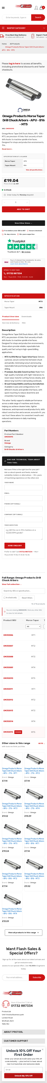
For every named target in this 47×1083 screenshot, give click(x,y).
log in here (14, 63)
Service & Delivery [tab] (10, 323)
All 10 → (41, 743)
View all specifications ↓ (34, 170)
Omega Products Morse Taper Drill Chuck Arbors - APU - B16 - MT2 (12, 876)
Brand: (4, 777)
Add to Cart (23, 209)
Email (7, 493)
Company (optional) (13, 514)
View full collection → (12, 584)
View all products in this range (22, 933)
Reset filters (27, 598)
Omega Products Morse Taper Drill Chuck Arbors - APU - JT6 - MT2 (34, 770)
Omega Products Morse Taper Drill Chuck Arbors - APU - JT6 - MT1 (12, 770)
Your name (9, 482)
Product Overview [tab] (10, 316)
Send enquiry (15, 546)
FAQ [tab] (23, 323)
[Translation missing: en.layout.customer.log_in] (36, 8)
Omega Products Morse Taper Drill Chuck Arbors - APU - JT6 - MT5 (12, 841)
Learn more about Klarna (19, 264)
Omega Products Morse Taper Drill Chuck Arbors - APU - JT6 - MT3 (12, 806)
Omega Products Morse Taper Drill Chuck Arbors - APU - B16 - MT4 (12, 911)
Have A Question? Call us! (21, 1002)
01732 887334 (14, 273)
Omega (11, 777)
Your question (11, 525)
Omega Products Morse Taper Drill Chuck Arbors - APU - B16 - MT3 (34, 876)
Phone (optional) (12, 504)
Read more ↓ (7, 149)
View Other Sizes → (23, 223)
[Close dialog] (42, 1049)
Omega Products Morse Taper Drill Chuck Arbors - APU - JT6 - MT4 (34, 806)
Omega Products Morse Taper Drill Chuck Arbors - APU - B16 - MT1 (34, 841)
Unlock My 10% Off (23, 1075)
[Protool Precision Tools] (23, 8)
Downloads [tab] (27, 316)
